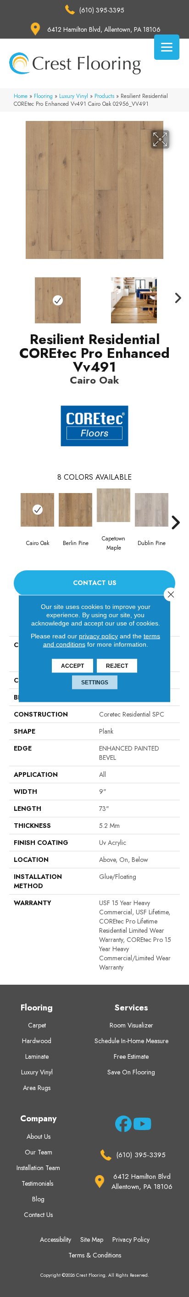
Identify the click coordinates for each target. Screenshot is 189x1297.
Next (175, 295)
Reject (117, 666)
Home (21, 96)
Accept (72, 666)
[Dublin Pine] (152, 510)
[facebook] (121, 1125)
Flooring (43, 96)
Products (104, 96)
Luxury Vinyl (73, 96)
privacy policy (98, 636)
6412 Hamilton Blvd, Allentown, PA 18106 (104, 29)
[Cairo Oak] (37, 510)
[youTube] (139, 1125)
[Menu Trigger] (166, 47)
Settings (94, 682)
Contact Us (95, 582)
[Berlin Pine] (75, 510)
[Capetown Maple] (113, 505)
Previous (13, 295)
